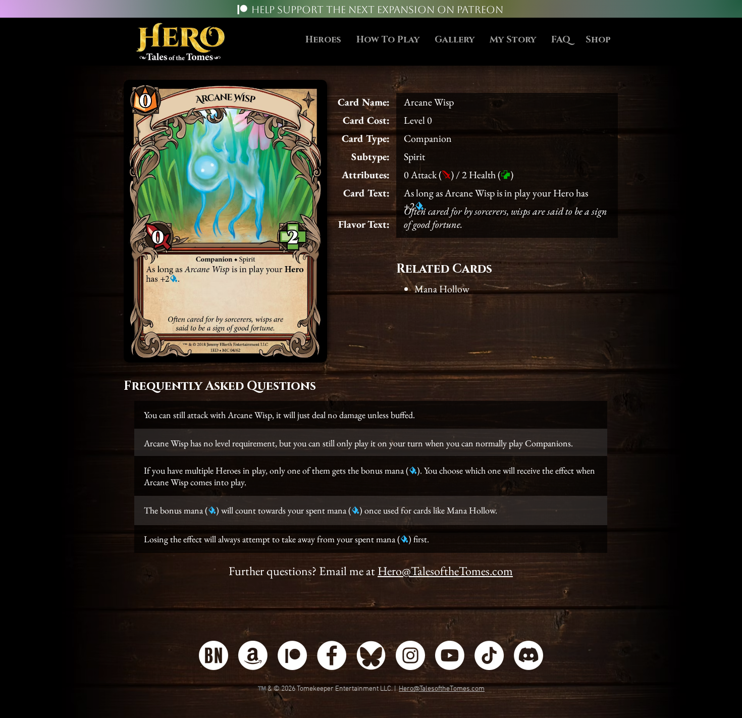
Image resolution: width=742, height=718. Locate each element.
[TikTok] (489, 655)
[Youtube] (449, 655)
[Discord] (528, 655)
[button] (388, 40)
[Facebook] (331, 655)
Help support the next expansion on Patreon (377, 10)
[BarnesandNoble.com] (213, 655)
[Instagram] (410, 655)
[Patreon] (242, 10)
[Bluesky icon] (371, 655)
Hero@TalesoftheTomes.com (445, 571)
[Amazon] (253, 655)
